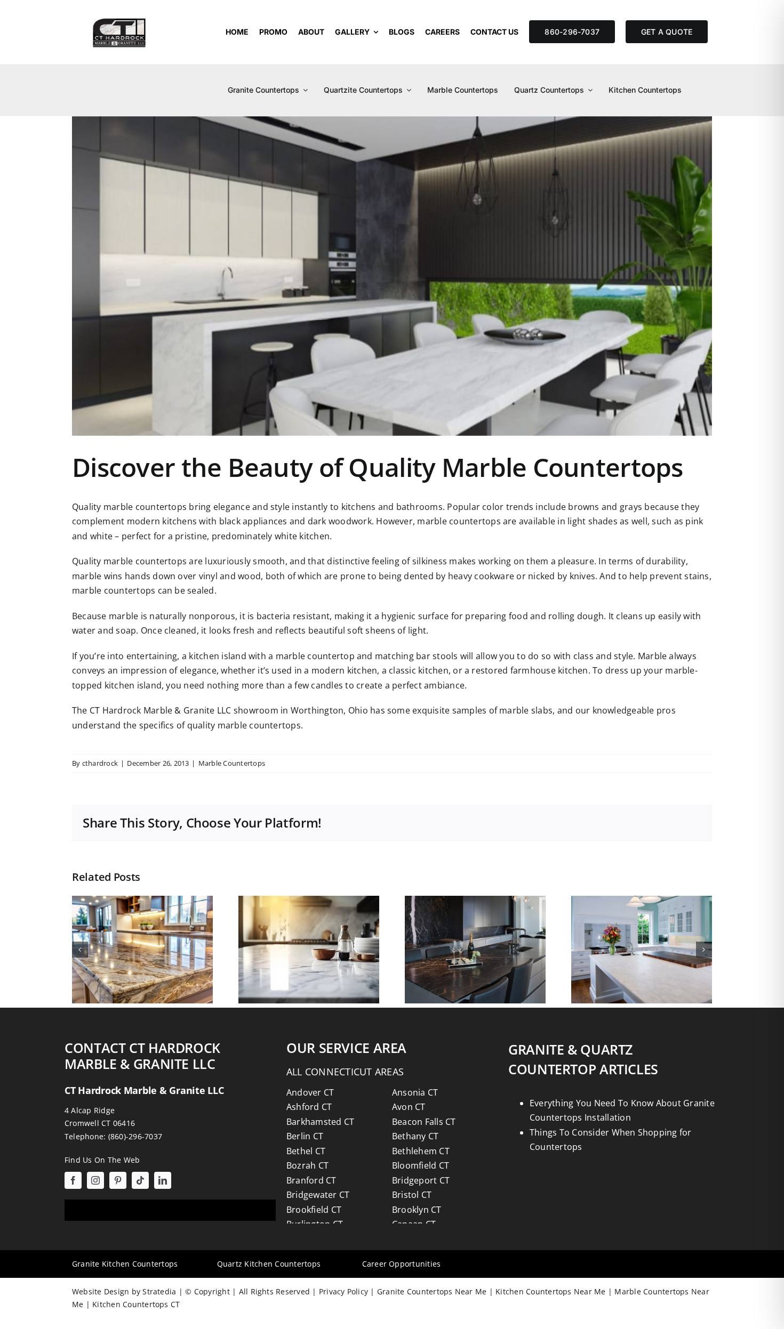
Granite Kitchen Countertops (125, 1264)
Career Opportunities (401, 1264)
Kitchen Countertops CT (135, 1304)
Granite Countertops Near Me (431, 1291)
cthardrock (100, 763)
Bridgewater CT (317, 1195)
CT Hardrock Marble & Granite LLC (160, 710)
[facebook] (73, 1180)
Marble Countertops (231, 763)
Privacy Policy (343, 1291)
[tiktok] (140, 1180)
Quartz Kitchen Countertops (269, 1264)
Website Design (100, 1291)
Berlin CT (304, 1136)
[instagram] (95, 1180)
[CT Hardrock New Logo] (119, 15)
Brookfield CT (313, 1209)
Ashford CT (309, 1107)
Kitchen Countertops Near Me (549, 1291)
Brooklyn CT (417, 1209)
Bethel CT (305, 1151)
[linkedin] (162, 1180)
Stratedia (159, 1291)
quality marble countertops (244, 725)
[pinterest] (117, 1180)
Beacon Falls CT (424, 1122)
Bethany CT (415, 1136)
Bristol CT (411, 1195)
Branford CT (311, 1180)
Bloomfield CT (420, 1165)
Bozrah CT (307, 1165)
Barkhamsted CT (320, 1122)
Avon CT (409, 1107)
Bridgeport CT (421, 1180)
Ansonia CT (415, 1092)
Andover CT (310, 1092)
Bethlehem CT (421, 1151)
